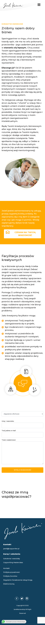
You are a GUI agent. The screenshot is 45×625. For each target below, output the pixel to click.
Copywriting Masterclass (13, 562)
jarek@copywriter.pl (11, 549)
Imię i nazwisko (8, 421)
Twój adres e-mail (9, 431)
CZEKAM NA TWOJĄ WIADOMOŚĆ (25, 233)
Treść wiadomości (9, 440)
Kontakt (6, 568)
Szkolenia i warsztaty (11, 559)
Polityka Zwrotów (10, 576)
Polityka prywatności (11, 572)
